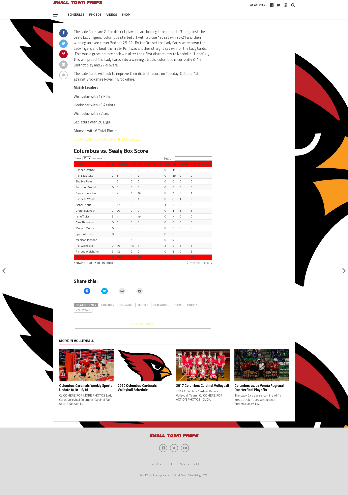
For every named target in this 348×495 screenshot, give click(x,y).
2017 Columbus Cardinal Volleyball (202, 385)
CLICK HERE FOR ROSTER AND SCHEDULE (107, 139)
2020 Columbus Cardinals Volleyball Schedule (137, 387)
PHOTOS (95, 14)
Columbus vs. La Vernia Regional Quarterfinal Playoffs (259, 387)
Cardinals (107, 305)
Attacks (122, 164)
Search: (168, 158)
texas (178, 305)
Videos (111, 14)
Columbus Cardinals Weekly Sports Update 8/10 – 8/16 (85, 387)
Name (79, 164)
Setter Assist (146, 164)
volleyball (83, 310)
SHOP (126, 14)
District (143, 305)
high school (161, 305)
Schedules (76, 14)
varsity (192, 305)
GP (113, 164)
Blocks (183, 164)
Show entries (88, 158)
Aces (167, 164)
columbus (125, 305)
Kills (133, 164)
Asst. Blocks (199, 164)
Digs (174, 164)
